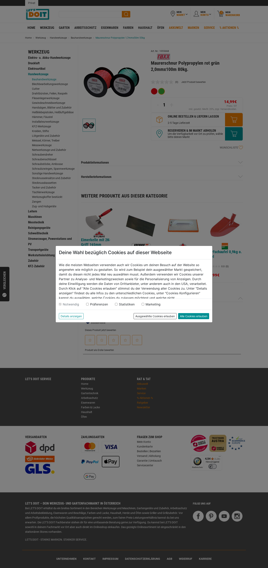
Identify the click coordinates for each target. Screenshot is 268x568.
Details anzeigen (71, 316)
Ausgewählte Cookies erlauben (155, 316)
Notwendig (71, 304)
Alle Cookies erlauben (193, 316)
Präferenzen (99, 304)
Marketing (153, 304)
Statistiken (127, 304)
